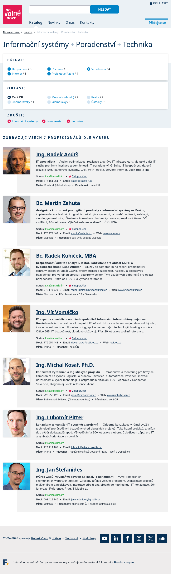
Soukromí (71, 538)
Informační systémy (25, 121)
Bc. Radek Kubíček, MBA (66, 255)
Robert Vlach (39, 538)
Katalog (35, 22)
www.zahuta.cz (111, 233)
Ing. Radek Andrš (57, 154)
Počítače (57, 69)
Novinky (54, 22)
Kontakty (87, 22)
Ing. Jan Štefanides (59, 469)
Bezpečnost (19, 69)
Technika (77, 121)
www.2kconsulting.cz (130, 290)
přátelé (56, 538)
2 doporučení (79, 390)
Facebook (127, 538)
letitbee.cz (115, 342)
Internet (17, 73)
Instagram (139, 538)
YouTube (104, 538)
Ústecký (96, 102)
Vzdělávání (98, 69)
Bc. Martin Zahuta (58, 203)
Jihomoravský (21, 102)
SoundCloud (162, 538)
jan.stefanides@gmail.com (86, 499)
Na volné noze (11, 32)
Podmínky (89, 538)
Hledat (104, 9)
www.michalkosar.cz (118, 395)
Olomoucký (59, 102)
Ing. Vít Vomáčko (57, 312)
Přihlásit (160, 3)
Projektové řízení (63, 73)
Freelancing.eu (8, 562)
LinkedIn (116, 538)
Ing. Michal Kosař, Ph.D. (65, 364)
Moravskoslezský (63, 97)
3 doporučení (79, 229)
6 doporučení (79, 285)
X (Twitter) (150, 538)
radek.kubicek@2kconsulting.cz (89, 290)
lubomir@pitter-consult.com (86, 447)
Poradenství (54, 121)
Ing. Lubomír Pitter (59, 417)
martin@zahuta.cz (81, 233)
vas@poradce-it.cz (81, 180)
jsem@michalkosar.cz (83, 395)
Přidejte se (157, 22)
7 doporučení (79, 176)
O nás (70, 22)
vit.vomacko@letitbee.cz (84, 342)
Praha (95, 97)
